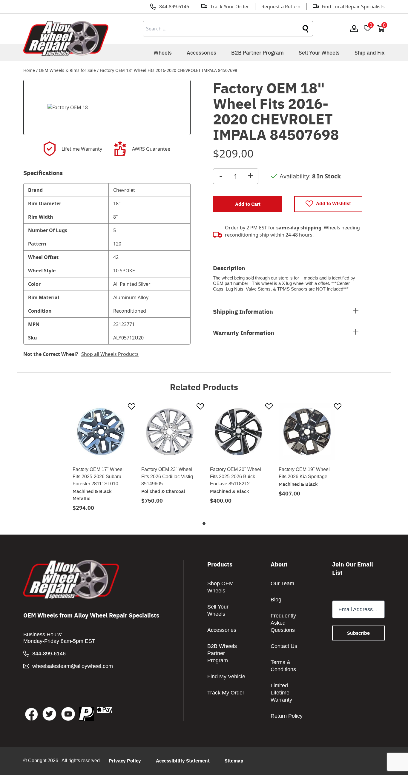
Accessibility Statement (183, 760)
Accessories (201, 52)
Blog (276, 600)
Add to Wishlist (333, 203)
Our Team (282, 583)
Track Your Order (229, 6)
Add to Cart (247, 203)
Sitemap (234, 760)
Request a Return (280, 6)
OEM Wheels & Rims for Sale (67, 70)
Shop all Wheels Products (110, 354)
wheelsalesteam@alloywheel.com (72, 666)
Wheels (163, 52)
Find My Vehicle (226, 677)
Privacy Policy (125, 760)
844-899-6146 (174, 6)
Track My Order (225, 693)
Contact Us (284, 646)
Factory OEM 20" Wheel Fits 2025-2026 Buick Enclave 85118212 (235, 476)
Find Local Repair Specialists (353, 6)
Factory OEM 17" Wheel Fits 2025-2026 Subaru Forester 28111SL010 (98, 476)
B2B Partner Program (257, 52)
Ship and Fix (370, 52)
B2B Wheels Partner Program (222, 653)
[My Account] (354, 29)
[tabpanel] (101, 457)
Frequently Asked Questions (283, 623)
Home (29, 70)
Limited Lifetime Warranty (281, 693)
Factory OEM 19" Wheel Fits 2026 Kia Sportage (304, 473)
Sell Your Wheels (319, 52)
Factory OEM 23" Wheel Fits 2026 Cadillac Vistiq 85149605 (167, 476)
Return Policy (287, 716)
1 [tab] (204, 523)
